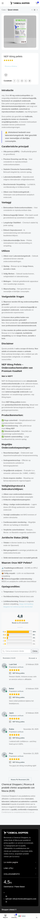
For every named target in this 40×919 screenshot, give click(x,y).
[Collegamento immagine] (16, 833)
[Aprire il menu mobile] (3, 3)
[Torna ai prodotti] (34, 10)
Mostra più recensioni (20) (20, 779)
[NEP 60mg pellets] (10, 673)
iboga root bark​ (25, 604)
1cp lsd (20, 607)
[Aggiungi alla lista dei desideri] (6, 75)
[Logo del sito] (20, 3)
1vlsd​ (30, 607)
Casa (4, 10)
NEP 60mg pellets (18, 673)
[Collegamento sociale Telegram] (29, 80)
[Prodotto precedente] (32, 10)
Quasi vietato (13, 10)
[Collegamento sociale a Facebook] (14, 80)
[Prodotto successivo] (37, 10)
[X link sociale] (18, 80)
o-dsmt (25, 607)
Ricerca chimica (11, 66)
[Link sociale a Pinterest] (22, 80)
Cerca (35, 651)
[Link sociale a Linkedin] (25, 80)
